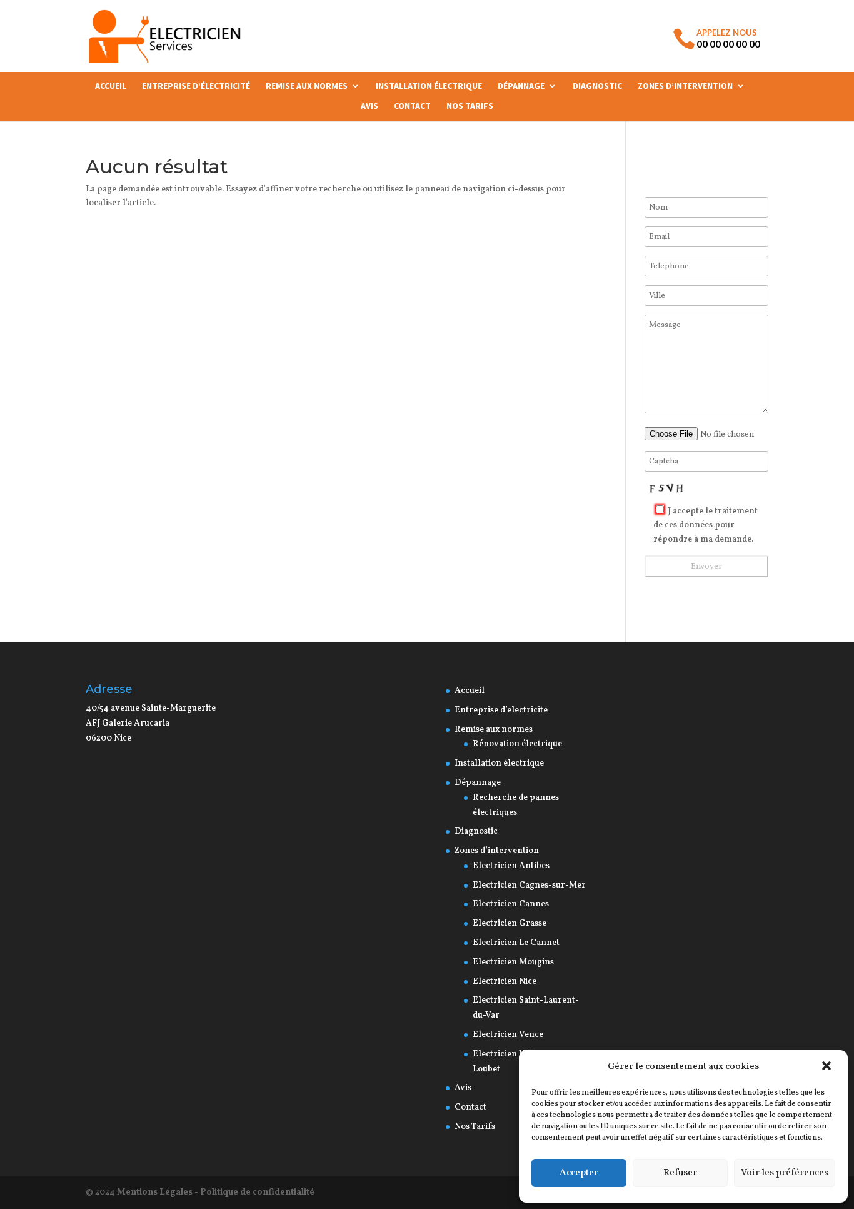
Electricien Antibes (511, 866)
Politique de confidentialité (257, 1192)
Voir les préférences (784, 1173)
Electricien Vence (508, 1035)
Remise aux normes (307, 86)
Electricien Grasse (509, 923)
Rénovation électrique (518, 744)
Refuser (680, 1173)
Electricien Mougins (513, 962)
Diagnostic (597, 86)
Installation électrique (429, 86)
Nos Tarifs (469, 106)
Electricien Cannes (511, 904)
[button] (827, 1067)
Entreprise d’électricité (196, 86)
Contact (412, 106)
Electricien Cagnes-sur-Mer (529, 885)
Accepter (579, 1173)
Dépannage (521, 86)
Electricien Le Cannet (516, 943)
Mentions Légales (155, 1192)
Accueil (110, 86)
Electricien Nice (504, 982)
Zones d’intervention (685, 86)
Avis (369, 106)
